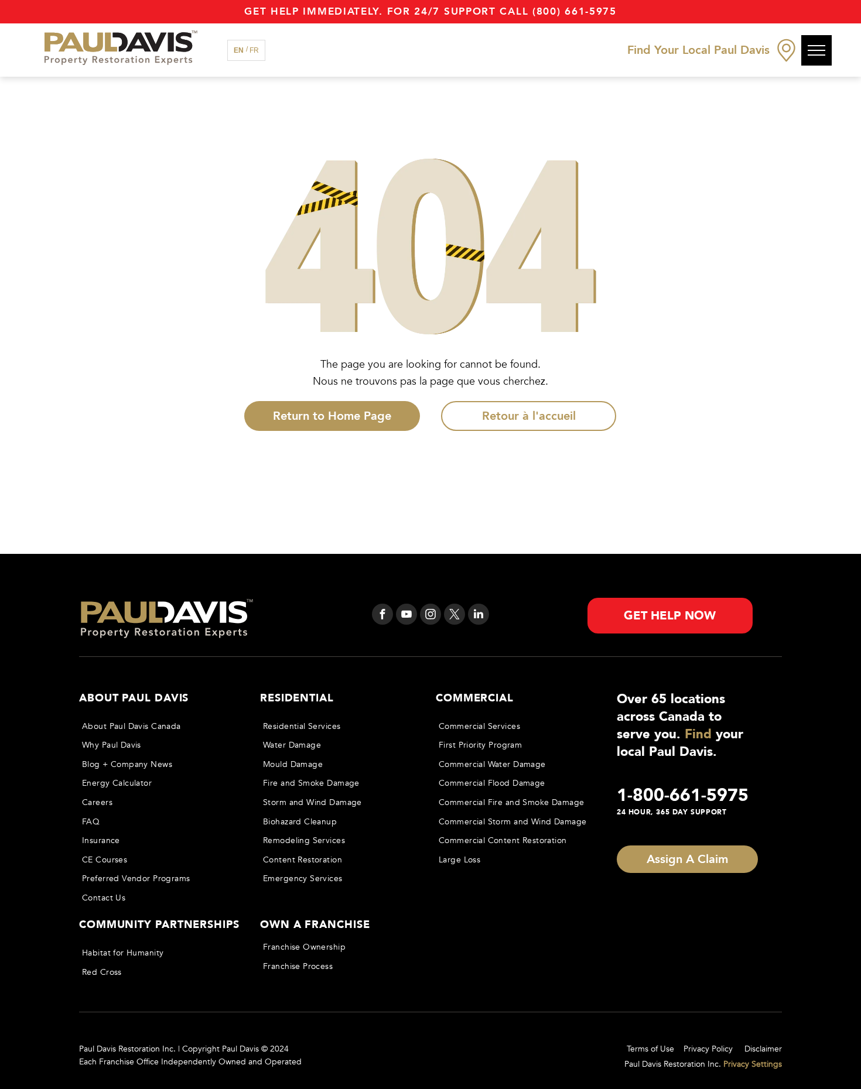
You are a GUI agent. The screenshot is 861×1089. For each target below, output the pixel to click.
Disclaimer (763, 1048)
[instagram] (430, 616)
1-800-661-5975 (683, 795)
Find (698, 734)
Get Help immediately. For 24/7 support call (386, 11)
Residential (297, 698)
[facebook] (382, 616)
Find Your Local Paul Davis (698, 50)
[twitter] (454, 616)
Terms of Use (650, 1048)
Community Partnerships (159, 924)
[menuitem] (158, 726)
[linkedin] (478, 616)
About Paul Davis (134, 698)
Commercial (475, 698)
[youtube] (406, 616)
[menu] (816, 50)
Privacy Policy (708, 1048)
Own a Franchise (315, 924)
